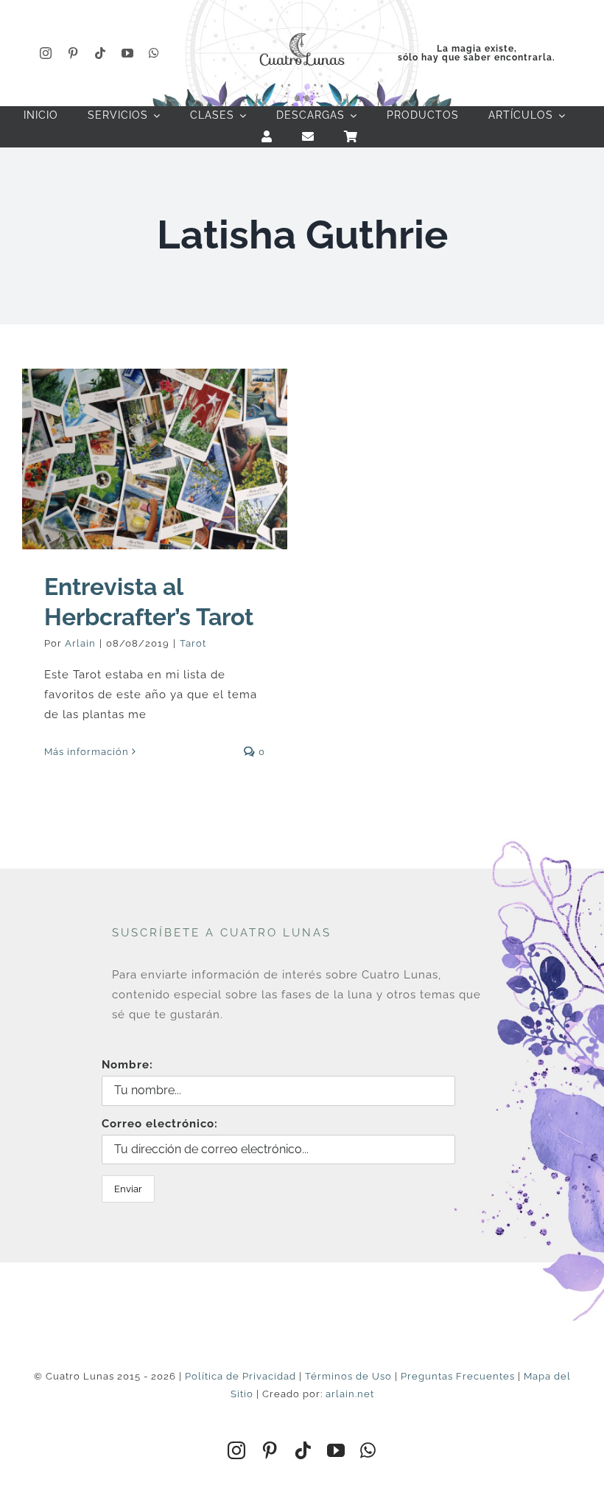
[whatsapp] (154, 53)
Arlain (80, 643)
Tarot (193, 643)
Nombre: (127, 1064)
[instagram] (46, 53)
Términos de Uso (348, 1376)
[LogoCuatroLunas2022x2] (302, 31)
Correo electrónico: (160, 1123)
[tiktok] (100, 53)
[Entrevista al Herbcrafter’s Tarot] (154, 459)
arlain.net (350, 1393)
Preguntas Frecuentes (458, 1376)
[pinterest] (73, 53)
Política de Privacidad (240, 1376)
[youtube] (128, 53)
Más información (86, 751)
